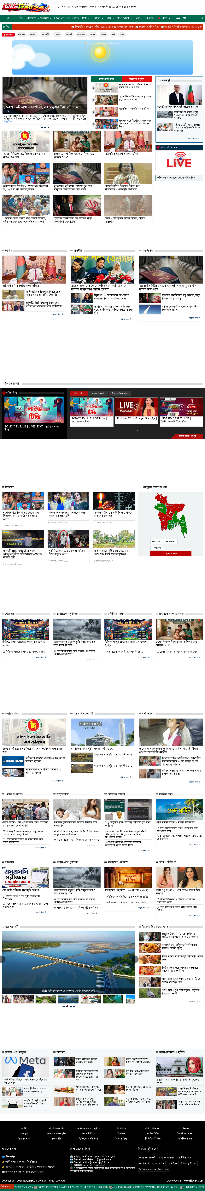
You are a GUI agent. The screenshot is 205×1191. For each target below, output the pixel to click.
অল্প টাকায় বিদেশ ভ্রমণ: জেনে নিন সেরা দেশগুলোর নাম (177, 830)
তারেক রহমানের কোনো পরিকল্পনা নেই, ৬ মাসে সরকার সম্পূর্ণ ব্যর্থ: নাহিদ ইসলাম (98, 287)
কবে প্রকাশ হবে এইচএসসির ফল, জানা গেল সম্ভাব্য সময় (25, 905)
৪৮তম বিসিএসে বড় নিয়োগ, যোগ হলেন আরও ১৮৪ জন (135, 86)
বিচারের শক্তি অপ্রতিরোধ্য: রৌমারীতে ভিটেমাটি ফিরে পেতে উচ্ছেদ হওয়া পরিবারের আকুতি (181, 761)
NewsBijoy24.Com (193, 1180)
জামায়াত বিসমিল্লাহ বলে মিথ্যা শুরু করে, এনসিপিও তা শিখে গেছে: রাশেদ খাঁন (114, 310)
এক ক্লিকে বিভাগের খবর (154, 487)
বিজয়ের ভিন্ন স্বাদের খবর (154, 927)
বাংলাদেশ (31, 18)
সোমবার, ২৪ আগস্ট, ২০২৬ (104, 522)
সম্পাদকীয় (56, 1138)
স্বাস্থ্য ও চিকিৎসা (167, 862)
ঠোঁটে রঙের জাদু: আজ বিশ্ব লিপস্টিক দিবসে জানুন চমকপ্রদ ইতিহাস (76, 833)
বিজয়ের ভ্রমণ (165, 794)
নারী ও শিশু (147, 713)
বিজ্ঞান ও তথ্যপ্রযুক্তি (15, 1052)
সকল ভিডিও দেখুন (187, 436)
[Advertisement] (63, 236)
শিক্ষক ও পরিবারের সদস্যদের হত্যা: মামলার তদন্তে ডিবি (67, 514)
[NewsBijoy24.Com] (26, 7)
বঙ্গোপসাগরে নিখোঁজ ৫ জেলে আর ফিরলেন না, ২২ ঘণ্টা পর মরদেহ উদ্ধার (135, 123)
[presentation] (135, 959)
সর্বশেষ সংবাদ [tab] (106, 79)
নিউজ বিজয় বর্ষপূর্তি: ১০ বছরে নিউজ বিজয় (68, 991)
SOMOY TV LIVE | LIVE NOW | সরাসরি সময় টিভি (31, 428)
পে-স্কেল (93, 34)
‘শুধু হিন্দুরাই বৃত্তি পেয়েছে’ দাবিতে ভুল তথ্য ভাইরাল (127, 824)
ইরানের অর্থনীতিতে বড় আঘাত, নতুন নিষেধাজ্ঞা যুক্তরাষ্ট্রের (73, 220)
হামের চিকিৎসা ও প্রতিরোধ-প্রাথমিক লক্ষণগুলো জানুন (176, 901)
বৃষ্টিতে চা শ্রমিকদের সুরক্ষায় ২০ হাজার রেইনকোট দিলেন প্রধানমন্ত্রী (187, 127)
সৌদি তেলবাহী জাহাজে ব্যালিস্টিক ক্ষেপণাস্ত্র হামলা (180, 308)
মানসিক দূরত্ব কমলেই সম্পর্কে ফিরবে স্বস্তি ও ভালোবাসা (77, 824)
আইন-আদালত (72, 18)
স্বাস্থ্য (109, 18)
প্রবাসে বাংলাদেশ (13, 794)
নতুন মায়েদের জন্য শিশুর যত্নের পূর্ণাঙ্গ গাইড (78, 839)
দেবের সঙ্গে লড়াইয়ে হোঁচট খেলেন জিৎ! (138, 1088)
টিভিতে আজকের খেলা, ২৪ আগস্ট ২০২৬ (25, 651)
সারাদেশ (44, 18)
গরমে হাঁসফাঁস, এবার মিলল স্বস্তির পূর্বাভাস (77, 907)
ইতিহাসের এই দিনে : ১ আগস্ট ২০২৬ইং (127, 902)
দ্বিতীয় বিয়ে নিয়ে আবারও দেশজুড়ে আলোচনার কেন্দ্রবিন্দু (180, 969)
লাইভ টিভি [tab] (79, 393)
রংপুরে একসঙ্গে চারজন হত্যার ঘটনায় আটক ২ (189, 1103)
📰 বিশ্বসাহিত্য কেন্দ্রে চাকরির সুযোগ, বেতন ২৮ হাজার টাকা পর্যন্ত (45, 26)
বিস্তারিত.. (73, 118)
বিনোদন (96, 18)
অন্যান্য (149, 18)
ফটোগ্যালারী (11, 927)
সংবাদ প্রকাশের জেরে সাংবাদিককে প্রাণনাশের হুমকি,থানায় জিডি (123, 843)
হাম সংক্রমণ (81, 34)
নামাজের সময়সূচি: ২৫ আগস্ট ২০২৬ (125, 651)
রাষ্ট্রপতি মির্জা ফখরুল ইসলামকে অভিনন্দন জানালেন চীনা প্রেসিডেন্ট (44, 304)
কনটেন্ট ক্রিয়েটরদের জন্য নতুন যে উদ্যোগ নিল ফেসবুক (25, 1081)
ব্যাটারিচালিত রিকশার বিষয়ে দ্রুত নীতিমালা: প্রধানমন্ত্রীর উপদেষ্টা (43, 111)
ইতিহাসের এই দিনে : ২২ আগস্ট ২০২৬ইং (127, 890)
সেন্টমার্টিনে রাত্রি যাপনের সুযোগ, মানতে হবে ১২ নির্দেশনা (179, 837)
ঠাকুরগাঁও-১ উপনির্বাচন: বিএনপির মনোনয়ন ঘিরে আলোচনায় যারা (111, 297)
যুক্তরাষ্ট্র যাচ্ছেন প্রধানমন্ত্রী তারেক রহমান (177, 106)
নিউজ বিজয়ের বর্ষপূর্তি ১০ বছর (154, 1169)
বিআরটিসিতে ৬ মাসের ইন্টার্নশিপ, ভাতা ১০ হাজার (43, 771)
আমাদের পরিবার (166, 1157)
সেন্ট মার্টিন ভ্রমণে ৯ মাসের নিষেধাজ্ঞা (175, 822)
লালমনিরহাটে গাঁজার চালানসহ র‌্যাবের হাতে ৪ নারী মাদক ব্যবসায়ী (189, 1091)
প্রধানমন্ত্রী (69, 34)
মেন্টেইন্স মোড (184, 1157)
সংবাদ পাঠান (158, 1163)
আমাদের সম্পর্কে (147, 1157)
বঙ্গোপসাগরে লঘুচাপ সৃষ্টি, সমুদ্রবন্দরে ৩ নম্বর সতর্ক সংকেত (186, 115)
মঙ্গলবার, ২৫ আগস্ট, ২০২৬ (14, 526)
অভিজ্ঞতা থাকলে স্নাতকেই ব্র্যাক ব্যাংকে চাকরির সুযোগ (45, 759)
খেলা (84, 18)
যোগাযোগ (144, 1163)
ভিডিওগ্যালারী (12, 383)
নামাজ (122, 34)
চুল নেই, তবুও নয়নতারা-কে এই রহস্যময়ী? (138, 1072)
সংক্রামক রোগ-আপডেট (171, 614)
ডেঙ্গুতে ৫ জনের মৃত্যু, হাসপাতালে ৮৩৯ (178, 651)
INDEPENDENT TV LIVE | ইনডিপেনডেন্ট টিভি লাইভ (131, 420)
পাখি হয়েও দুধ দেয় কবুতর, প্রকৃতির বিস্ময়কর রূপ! (181, 992)
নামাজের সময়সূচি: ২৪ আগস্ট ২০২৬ (113, 754)
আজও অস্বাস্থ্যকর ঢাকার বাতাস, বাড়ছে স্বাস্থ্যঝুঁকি (125, 220)
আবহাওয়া (104, 34)
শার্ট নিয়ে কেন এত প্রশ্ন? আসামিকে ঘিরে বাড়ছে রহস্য (67, 552)
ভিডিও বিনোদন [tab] (119, 393)
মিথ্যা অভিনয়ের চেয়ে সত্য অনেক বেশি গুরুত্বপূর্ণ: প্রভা (88, 1088)
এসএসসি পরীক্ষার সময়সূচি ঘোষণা (20, 890)
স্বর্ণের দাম (33, 34)
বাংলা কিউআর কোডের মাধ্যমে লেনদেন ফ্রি (35, 1090)
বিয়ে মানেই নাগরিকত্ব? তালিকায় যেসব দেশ (182, 958)
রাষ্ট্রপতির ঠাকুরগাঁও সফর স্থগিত (134, 108)
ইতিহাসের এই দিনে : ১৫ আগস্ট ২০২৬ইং (128, 896)
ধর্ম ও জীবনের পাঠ (83, 713)
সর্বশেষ (20, 18)
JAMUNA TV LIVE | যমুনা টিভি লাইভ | (92, 418)
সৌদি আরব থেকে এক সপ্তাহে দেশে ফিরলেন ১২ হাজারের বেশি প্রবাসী (25, 824)
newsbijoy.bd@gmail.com (96, 1159)
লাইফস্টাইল (123, 18)
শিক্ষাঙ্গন (9, 862)
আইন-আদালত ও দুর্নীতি (171, 1052)
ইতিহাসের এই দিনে (117, 862)
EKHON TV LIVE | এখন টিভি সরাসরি (180, 418)
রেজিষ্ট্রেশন (173, 1163)
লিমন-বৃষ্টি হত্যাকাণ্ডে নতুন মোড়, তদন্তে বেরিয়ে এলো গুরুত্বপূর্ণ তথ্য (23, 833)
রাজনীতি (78, 250)
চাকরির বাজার (12, 713)
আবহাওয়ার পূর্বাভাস (67, 614)
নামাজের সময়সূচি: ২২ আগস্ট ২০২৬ (113, 766)
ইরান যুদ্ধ (58, 34)
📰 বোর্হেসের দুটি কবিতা (89, 26)
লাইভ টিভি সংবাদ (169, 147)
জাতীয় (8, 250)
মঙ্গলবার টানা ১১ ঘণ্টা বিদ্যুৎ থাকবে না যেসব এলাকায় (113, 514)
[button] (41, 127)
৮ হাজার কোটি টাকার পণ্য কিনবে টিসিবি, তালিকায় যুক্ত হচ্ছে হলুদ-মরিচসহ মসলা (24, 220)
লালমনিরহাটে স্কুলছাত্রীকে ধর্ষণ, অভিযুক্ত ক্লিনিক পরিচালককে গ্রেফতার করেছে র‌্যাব (22, 554)
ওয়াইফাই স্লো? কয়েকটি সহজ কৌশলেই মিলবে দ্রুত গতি (35, 1103)
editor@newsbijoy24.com (96, 1162)
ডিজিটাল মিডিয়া (116, 794)
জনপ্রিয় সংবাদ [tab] (136, 79)
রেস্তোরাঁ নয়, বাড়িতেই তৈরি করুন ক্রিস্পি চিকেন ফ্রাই (179, 946)
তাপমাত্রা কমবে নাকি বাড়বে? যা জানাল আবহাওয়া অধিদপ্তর (74, 652)
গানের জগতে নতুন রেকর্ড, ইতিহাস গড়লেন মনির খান (138, 1100)
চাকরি (139, 18)
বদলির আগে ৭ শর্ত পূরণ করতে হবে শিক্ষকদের (21, 897)
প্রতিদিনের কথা (115, 614)
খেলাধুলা (9, 614)
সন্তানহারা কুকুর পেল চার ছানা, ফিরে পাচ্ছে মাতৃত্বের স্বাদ (181, 980)
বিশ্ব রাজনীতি (45, 34)
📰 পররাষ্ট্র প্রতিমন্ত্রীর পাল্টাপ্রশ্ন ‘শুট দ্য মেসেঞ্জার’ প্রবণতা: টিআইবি (134, 26)
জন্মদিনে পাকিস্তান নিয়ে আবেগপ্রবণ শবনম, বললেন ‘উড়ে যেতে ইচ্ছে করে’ (87, 1075)
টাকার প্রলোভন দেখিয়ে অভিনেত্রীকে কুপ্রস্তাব (86, 1061)
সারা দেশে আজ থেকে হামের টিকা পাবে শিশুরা (177, 908)
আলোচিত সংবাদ (56, 1128)
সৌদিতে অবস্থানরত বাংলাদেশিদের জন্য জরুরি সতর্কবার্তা (23, 841)
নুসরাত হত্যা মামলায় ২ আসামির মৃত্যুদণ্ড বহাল (178, 1081)
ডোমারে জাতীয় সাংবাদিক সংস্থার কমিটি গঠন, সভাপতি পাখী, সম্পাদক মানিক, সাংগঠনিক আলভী (125, 834)
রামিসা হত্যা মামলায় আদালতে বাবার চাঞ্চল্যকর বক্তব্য (181, 772)
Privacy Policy (189, 1163)
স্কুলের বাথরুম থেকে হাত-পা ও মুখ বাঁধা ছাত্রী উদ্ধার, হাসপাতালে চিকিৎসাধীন (169, 750)
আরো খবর (192, 138)
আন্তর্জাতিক (58, 18)
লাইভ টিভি (11, 392)
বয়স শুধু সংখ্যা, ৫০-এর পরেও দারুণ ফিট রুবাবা (178, 892)
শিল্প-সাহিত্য (121, 1138)
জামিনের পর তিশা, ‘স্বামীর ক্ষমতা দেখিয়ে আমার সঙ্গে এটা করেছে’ (87, 1101)
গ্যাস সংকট (21, 34)
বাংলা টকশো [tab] (98, 393)
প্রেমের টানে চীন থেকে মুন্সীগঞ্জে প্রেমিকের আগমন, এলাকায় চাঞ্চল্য (180, 935)
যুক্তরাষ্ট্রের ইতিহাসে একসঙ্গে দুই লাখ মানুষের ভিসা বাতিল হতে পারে (73, 188)
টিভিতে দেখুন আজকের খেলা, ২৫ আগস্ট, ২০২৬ (23, 643)
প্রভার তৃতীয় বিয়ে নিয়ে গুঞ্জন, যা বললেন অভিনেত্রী (138, 1061)
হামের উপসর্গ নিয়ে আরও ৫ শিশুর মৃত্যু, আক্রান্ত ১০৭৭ (135, 98)
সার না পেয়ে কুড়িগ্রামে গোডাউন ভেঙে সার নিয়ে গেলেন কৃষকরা (111, 552)
